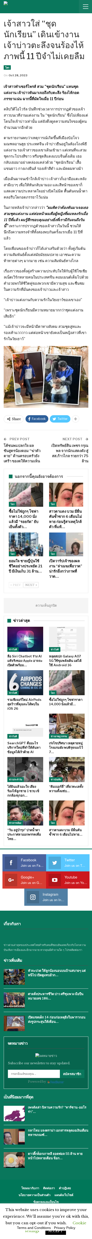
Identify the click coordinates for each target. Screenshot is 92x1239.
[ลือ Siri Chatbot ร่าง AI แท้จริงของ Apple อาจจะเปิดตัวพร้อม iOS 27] (25, 639)
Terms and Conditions (34, 1228)
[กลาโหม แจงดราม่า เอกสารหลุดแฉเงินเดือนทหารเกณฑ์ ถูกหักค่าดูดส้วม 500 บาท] (14, 1137)
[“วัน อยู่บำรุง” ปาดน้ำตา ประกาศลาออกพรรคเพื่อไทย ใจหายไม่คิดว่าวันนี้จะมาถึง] (25, 813)
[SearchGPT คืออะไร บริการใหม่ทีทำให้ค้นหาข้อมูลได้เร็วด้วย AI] (25, 726)
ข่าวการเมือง (15, 823)
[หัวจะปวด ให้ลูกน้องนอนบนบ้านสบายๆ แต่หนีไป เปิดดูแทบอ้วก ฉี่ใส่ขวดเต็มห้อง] (14, 977)
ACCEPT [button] (55, 1231)
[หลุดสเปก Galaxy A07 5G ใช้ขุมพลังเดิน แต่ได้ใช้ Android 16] (67, 639)
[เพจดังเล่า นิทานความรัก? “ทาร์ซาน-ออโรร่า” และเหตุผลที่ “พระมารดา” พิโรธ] (14, 1113)
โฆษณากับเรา (30, 1188)
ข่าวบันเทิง (56, 779)
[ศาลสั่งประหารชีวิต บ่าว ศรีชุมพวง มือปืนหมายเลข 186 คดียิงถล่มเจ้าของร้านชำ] (14, 1000)
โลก (7, 67)
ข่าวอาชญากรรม (59, 736)
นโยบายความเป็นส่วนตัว (35, 1195)
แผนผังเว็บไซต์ (63, 1195)
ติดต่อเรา (49, 1188)
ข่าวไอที (13, 649)
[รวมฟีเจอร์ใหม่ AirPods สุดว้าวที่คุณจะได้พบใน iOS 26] (25, 682)
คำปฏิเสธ (65, 1188)
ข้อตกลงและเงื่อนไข (46, 1202)
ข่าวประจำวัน (15, 779)
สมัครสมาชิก (72, 1074)
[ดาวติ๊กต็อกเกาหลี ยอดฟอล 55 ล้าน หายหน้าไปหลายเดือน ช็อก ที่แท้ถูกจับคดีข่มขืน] (14, 1160)
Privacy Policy (64, 1228)
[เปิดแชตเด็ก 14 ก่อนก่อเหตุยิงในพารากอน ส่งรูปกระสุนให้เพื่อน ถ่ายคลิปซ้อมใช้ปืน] (14, 1023)
